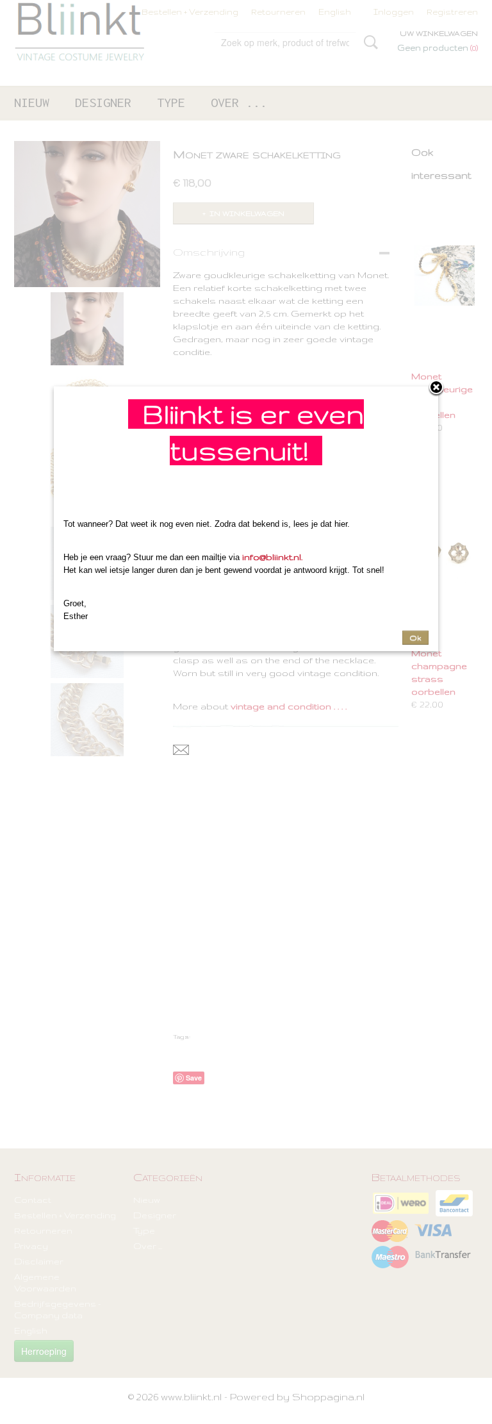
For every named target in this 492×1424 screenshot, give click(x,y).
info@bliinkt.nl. (272, 557)
